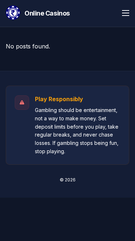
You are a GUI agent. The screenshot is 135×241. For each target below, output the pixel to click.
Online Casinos (47, 13)
